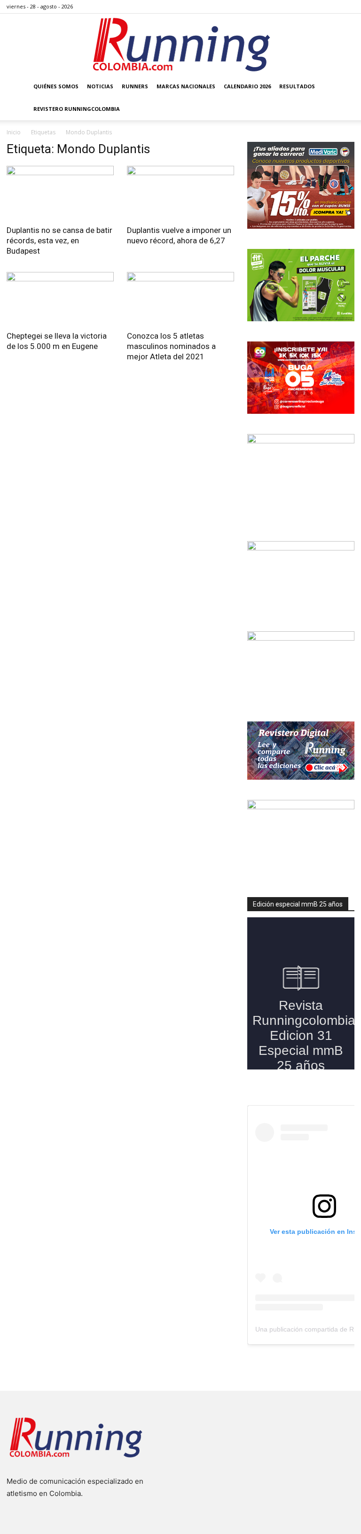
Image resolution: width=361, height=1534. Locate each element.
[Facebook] (301, 6)
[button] (343, 86)
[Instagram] (316, 6)
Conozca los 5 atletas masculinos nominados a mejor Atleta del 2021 (171, 346)
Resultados (297, 86)
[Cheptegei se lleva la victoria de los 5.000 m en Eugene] (60, 298)
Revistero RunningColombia (76, 108)
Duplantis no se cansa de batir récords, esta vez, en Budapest (59, 240)
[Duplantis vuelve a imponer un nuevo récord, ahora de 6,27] (180, 192)
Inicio (14, 132)
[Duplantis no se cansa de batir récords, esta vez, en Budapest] (60, 192)
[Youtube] (347, 6)
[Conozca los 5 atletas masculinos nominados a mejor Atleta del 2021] (180, 298)
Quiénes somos (55, 86)
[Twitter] (332, 6)
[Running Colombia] (180, 44)
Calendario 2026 (247, 86)
